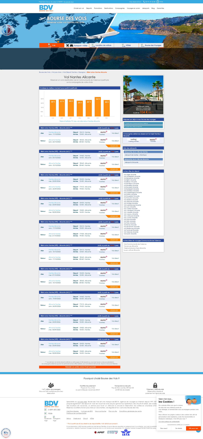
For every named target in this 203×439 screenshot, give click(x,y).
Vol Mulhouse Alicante (131, 216)
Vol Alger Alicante (130, 174)
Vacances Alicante (131, 246)
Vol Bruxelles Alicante (131, 185)
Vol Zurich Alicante (130, 234)
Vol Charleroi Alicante (131, 191)
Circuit (85, 418)
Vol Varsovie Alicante (131, 232)
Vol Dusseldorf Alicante (131, 196)
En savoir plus (68, 2)
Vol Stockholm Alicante (131, 227)
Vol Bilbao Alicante (130, 182)
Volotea (153, 141)
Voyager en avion (133, 8)
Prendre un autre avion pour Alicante (80, 367)
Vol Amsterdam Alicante (132, 176)
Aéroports (145, 8)
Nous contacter (100, 411)
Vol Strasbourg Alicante (132, 228)
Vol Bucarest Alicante (131, 187)
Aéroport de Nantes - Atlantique (135, 155)
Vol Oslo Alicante (129, 221)
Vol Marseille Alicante (131, 212)
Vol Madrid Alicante (130, 209)
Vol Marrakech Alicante (132, 210)
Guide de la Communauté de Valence (137, 123)
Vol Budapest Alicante (131, 189)
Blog (153, 8)
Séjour (69, 418)
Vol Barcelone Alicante (131, 178)
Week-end (77, 418)
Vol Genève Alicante (131, 200)
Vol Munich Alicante (130, 218)
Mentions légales (73, 411)
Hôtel (92, 418)
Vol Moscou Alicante (131, 214)
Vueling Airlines (133, 141)
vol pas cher (82, 402)
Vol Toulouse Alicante (131, 230)
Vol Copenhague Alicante (133, 192)
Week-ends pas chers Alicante (135, 248)
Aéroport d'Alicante (131, 162)
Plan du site (113, 411)
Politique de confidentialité (76, 413)
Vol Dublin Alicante (130, 194)
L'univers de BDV (87, 411)
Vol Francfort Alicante (131, 198)
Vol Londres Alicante (131, 203)
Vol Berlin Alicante (130, 180)
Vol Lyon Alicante (130, 207)
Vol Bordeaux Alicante (131, 183)
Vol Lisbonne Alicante (131, 201)
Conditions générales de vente (130, 411)
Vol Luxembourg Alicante (132, 205)
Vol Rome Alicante (130, 225)
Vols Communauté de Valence (135, 244)
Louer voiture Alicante (132, 250)
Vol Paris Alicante (130, 223)
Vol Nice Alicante (130, 219)
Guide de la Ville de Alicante (134, 126)
